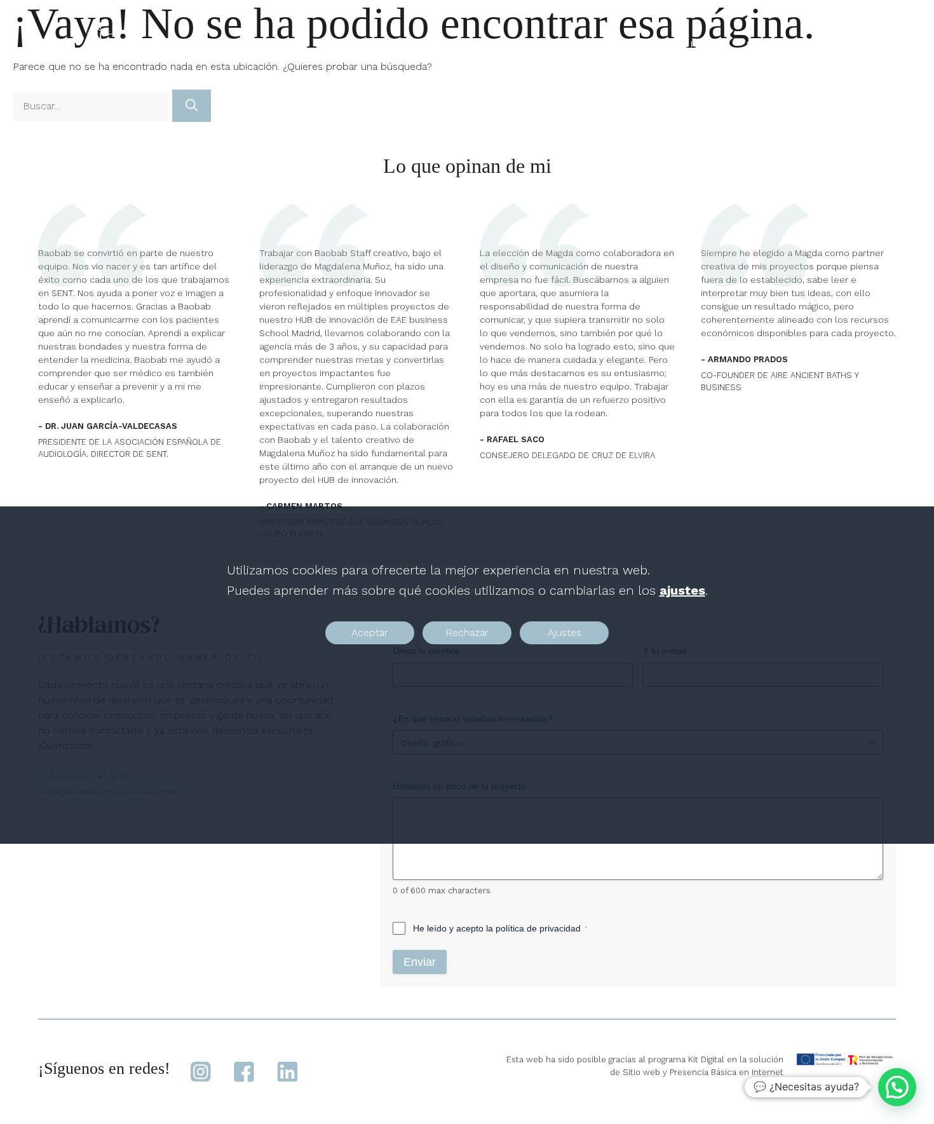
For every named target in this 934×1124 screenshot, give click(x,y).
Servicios (681, 44)
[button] (897, 1087)
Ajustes (564, 632)
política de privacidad (538, 928)
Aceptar (369, 632)
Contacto (844, 44)
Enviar (419, 962)
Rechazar (467, 632)
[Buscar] (191, 106)
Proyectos (601, 44)
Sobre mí (770, 44)
